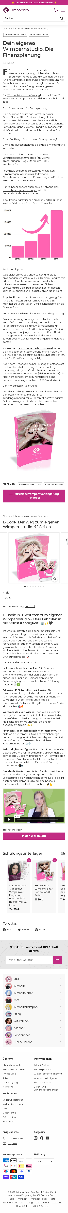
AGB (5, 1108)
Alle (63, 853)
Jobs (5, 1078)
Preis (6, 592)
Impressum (9, 1121)
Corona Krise (10, 307)
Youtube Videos (42, 1082)
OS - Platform (10, 1117)
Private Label (10, 1073)
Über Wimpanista (12, 1065)
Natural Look (42, 1202)
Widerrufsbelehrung (13, 1104)
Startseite (7, 28)
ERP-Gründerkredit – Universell (35, 348)
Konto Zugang (10, 1082)
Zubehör (57, 1202)
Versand (30, 606)
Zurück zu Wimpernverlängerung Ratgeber (36, 496)
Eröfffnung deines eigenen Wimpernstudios (28, 88)
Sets (53, 1198)
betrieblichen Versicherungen (20, 190)
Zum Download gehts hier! (29, 404)
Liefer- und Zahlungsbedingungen (46, 1088)
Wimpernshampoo (13, 1202)
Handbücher (23, 1206)
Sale (12, 1198)
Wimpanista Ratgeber (46, 1078)
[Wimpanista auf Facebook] (41, 1138)
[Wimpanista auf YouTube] (47, 1138)
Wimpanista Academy (15, 1069)
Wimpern (22, 1198)
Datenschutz (9, 1112)
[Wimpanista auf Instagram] (35, 1138)
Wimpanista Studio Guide (22, 95)
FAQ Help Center (43, 1069)
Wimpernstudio (39, 34)
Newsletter (8, 1086)
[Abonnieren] (57, 960)
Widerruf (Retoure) (13, 1099)
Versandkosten (14, 830)
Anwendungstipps (15, 34)
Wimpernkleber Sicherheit (48, 1073)
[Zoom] (55, 579)
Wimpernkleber (39, 1198)
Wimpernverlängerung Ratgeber (30, 28)
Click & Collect (41, 1065)
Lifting (30, 1202)
